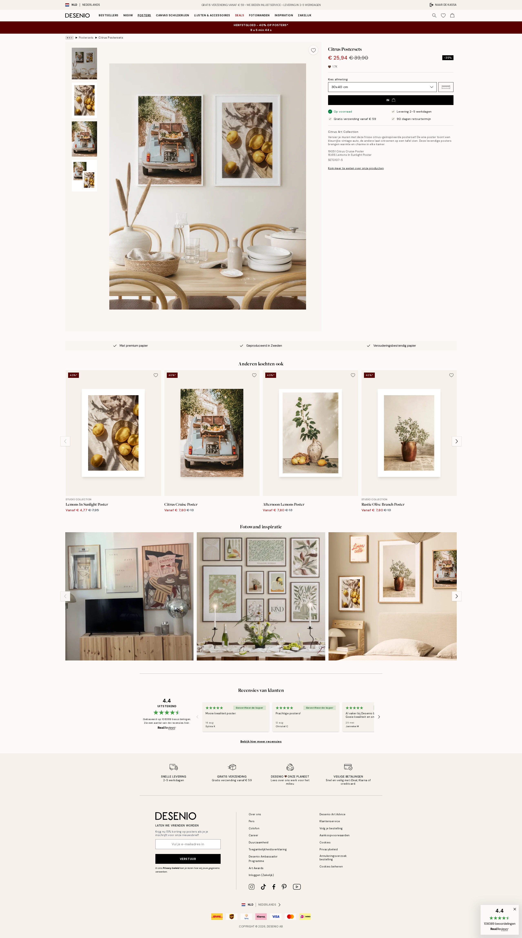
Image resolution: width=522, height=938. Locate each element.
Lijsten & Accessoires (212, 15)
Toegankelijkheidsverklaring (268, 849)
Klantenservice (330, 821)
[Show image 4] (84, 175)
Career (253, 835)
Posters (144, 15)
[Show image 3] (84, 139)
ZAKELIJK (304, 15)
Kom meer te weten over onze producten (356, 168)
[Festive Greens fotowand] (261, 596)
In (387, 100)
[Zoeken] (434, 15)
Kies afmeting (338, 79)
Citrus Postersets (110, 37)
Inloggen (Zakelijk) (261, 875)
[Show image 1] (84, 63)
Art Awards (256, 868)
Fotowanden (259, 15)
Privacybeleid (329, 849)
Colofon (254, 828)
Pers (252, 821)
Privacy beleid (171, 868)
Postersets (86, 37)
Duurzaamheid (259, 842)
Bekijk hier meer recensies (261, 741)
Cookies (325, 842)
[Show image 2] (84, 100)
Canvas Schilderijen (172, 15)
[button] (445, 87)
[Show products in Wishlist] (443, 15)
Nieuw (128, 15)
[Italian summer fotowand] (392, 596)
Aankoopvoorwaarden (335, 835)
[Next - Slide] (457, 441)
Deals (239, 15)
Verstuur (188, 859)
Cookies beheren (331, 866)
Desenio (273, 926)
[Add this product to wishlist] (313, 50)
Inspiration (284, 15)
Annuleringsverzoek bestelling (333, 857)
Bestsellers (108, 15)
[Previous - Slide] (65, 441)
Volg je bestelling (331, 828)
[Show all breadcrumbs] (69, 38)
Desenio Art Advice (333, 814)
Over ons (255, 814)
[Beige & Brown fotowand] (129, 596)
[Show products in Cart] (452, 15)
